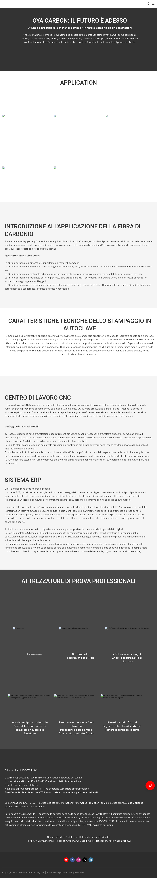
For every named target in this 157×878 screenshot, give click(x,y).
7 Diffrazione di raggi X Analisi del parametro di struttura (127, 658)
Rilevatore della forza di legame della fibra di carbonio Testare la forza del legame (122, 726)
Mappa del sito (76, 872)
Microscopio (34, 654)
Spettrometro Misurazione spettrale (80, 656)
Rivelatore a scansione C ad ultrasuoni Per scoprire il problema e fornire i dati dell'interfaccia (76, 728)
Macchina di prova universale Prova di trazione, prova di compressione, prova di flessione (30, 728)
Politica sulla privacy (56, 872)
